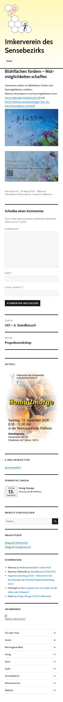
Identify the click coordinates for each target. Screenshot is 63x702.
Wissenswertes (12, 683)
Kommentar (12, 229)
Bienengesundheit (14, 647)
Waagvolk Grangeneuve (17, 547)
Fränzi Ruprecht (11, 191)
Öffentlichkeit (11, 194)
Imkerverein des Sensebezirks (29, 45)
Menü (9, 61)
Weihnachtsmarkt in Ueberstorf (35, 567)
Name (8, 273)
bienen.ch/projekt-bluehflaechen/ (21, 97)
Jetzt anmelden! (13, 467)
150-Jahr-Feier (12, 633)
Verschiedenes (12, 676)
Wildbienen (47, 194)
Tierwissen (36, 194)
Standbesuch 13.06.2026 (43, 571)
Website (9, 690)
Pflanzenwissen (24, 194)
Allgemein (41, 191)
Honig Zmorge (26, 488)
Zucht (7, 668)
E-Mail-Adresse (14, 287)
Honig (8, 654)
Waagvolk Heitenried (15, 542)
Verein (8, 640)
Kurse (7, 661)
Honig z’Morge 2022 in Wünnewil (34, 596)
